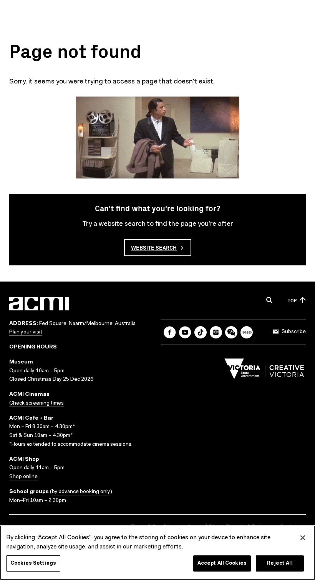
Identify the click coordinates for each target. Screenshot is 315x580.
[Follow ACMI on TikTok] (200, 332)
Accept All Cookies (222, 563)
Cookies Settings (33, 563)
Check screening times (36, 403)
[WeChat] (231, 332)
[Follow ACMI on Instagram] (216, 332)
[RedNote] (246, 332)
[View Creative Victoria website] (264, 370)
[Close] (302, 537)
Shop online (23, 477)
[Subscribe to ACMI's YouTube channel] (185, 332)
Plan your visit (25, 332)
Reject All (279, 563)
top (292, 300)
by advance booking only (81, 492)
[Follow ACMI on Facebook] (170, 332)
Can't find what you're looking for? (157, 207)
